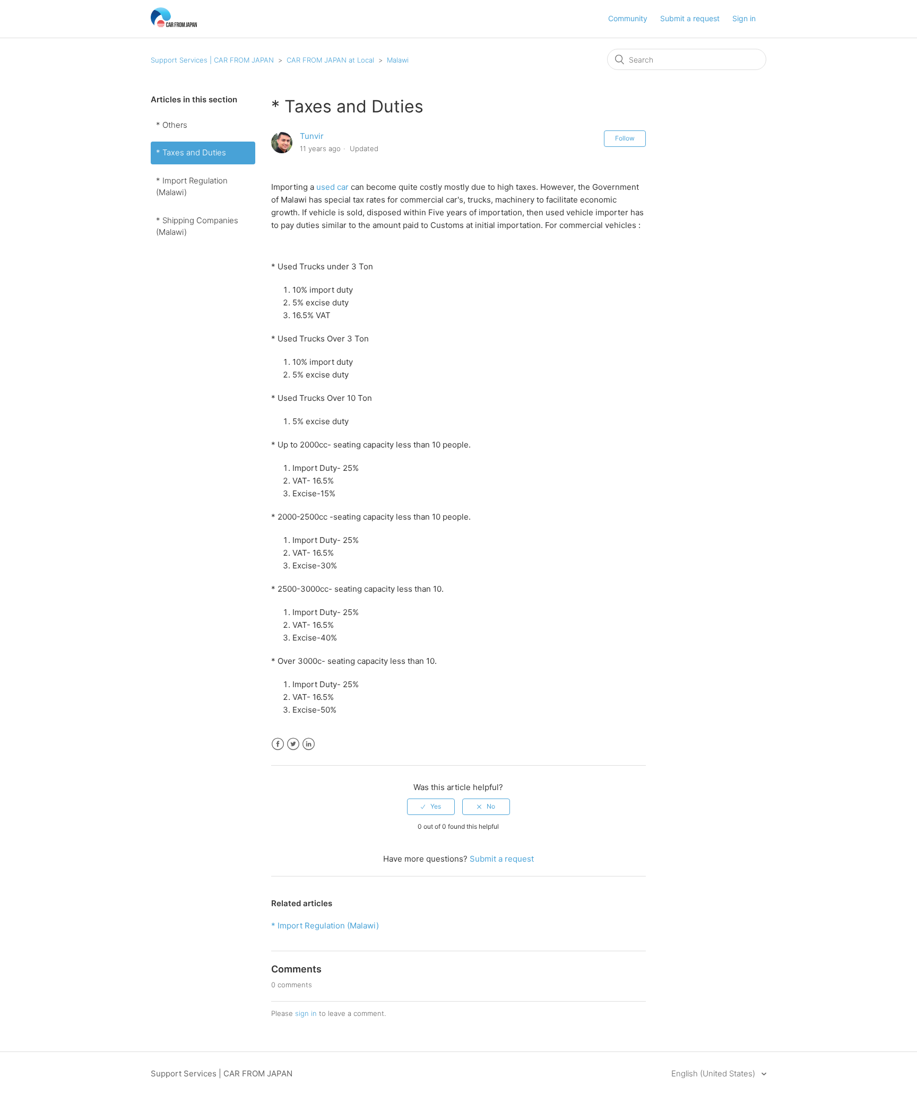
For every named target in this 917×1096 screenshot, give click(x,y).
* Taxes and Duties (191, 152)
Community (627, 18)
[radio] (431, 806)
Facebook (277, 744)
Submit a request (690, 18)
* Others (171, 125)
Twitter (293, 744)
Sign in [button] (744, 18)
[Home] (174, 24)
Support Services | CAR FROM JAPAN (212, 60)
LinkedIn (308, 744)
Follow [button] (625, 138)
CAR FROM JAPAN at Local (330, 60)
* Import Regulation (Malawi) (192, 187)
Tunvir (312, 136)
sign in (306, 1013)
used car (332, 187)
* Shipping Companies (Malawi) (197, 226)
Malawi (398, 60)
